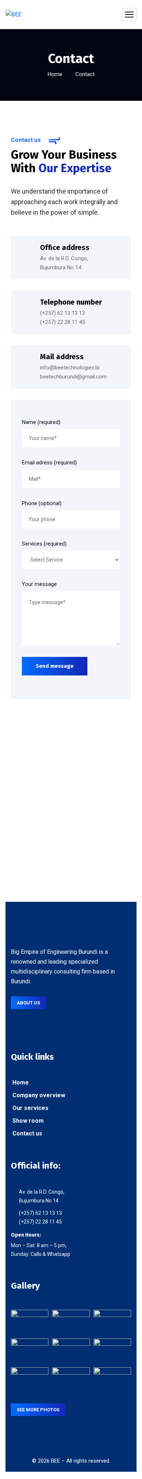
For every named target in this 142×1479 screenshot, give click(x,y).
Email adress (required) (49, 462)
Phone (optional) (42, 503)
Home (55, 74)
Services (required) (44, 543)
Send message (55, 666)
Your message (39, 584)
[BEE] (13, 15)
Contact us (26, 1133)
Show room (27, 1120)
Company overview (38, 1095)
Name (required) (41, 422)
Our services (29, 1108)
